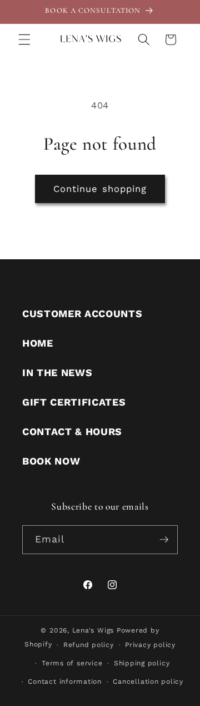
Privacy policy (150, 645)
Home (37, 343)
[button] (24, 39)
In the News (57, 372)
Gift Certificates (74, 402)
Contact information (65, 681)
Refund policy (88, 645)
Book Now (51, 461)
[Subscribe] (164, 539)
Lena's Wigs (93, 630)
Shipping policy (142, 663)
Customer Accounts (82, 313)
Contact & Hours (72, 431)
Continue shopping (100, 189)
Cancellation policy (148, 681)
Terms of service (72, 663)
